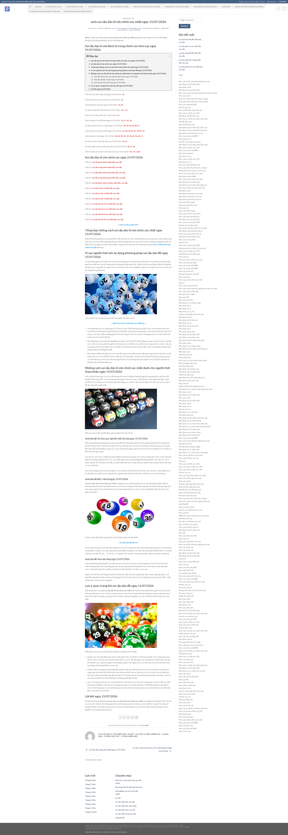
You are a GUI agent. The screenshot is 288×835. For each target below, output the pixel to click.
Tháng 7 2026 (90, 784)
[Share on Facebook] (120, 717)
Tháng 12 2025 (91, 812)
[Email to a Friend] (128, 717)
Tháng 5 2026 (90, 792)
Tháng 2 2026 (90, 804)
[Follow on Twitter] (283, 2)
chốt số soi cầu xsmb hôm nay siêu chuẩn (146, 7)
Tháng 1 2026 (90, 808)
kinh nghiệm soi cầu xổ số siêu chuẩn (177, 7)
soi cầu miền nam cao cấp (74, 7)
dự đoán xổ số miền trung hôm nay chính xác (249, 7)
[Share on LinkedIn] (136, 717)
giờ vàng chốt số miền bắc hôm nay (205, 7)
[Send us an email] (285, 2)
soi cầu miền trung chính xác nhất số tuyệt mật (44, 11)
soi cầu (118, 798)
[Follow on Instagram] (281, 2)
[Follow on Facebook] (278, 2)
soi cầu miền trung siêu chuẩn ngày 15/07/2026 (107, 750)
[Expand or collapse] (169, 56)
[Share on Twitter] (124, 717)
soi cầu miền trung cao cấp (96, 7)
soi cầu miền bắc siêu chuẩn (119, 7)
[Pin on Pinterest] (132, 717)
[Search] (30, 6)
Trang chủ (38, 7)
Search (184, 26)
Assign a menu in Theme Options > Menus (252, 2)
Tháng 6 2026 (90, 788)
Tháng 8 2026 (90, 780)
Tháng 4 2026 (90, 796)
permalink (145, 725)
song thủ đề (226, 7)
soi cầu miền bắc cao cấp (53, 7)
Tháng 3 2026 (90, 800)
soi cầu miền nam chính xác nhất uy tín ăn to (77, 11)
